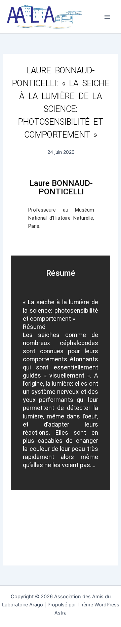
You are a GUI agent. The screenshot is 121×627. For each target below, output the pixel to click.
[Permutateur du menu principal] (107, 17)
